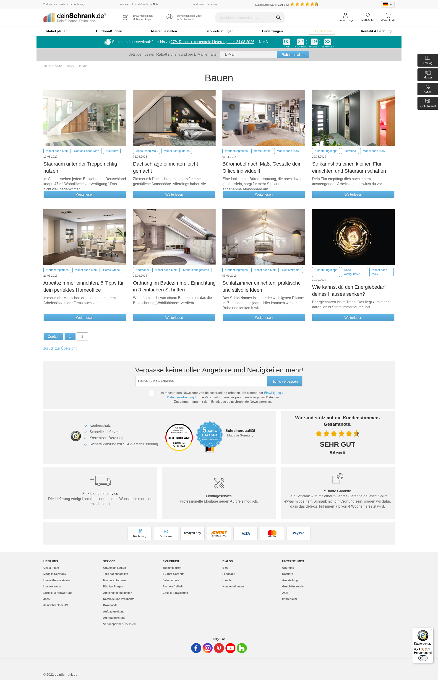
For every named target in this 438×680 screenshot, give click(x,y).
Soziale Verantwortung (57, 592)
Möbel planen (57, 31)
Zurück (53, 336)
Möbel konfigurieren (177, 151)
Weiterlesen (85, 194)
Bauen (83, 66)
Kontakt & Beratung (376, 31)
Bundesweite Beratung (204, 4)
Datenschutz (171, 580)
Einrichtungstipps (236, 151)
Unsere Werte (52, 586)
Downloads (110, 605)
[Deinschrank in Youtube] (230, 648)
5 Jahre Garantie (173, 574)
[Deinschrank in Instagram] (208, 648)
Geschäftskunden (293, 586)
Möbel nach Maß (57, 151)
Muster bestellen (164, 31)
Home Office (262, 151)
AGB (285, 592)
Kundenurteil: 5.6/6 (272, 4)
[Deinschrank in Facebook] (196, 648)
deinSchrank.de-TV (55, 605)
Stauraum (111, 151)
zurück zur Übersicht (59, 348)
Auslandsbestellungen (117, 592)
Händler (227, 580)
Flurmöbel (350, 151)
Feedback (228, 574)
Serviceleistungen (220, 31)
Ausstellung (290, 580)
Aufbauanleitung (113, 611)
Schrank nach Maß (86, 151)
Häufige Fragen (113, 586)
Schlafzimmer (291, 270)
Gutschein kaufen (114, 567)
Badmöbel (142, 270)
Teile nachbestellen (115, 574)
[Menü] (430, 630)
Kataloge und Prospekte (118, 599)
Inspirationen (322, 31)
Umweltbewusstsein (56, 580)
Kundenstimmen (233, 586)
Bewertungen (272, 31)
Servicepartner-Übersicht (119, 624)
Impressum (289, 599)
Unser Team (51, 567)
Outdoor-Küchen (109, 31)
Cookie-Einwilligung (175, 592)
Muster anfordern (114, 580)
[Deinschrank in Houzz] (242, 648)
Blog (70, 66)
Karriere (287, 574)
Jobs (46, 599)
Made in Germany (54, 574)
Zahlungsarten (172, 567)
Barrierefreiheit (173, 586)
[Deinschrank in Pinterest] (219, 648)
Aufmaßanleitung (114, 617)
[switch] (423, 658)
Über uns (288, 567)
